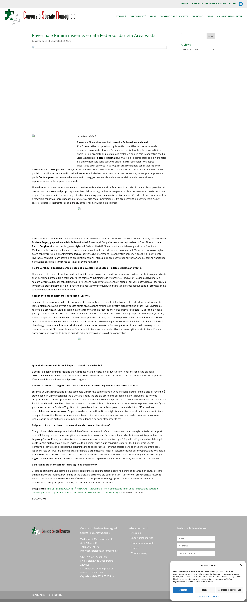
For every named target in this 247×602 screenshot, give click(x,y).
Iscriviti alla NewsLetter (220, 3)
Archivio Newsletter (229, 16)
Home (184, 3)
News (210, 16)
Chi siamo (197, 16)
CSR (63, 41)
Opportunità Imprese (143, 16)
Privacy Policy (213, 596)
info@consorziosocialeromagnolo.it (99, 550)
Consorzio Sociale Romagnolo (46, 41)
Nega (204, 589)
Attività (121, 16)
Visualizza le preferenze (229, 589)
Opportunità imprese (142, 537)
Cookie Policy (201, 596)
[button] (241, 565)
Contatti (197, 3)
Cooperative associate (174, 16)
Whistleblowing (139, 553)
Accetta (183, 589)
